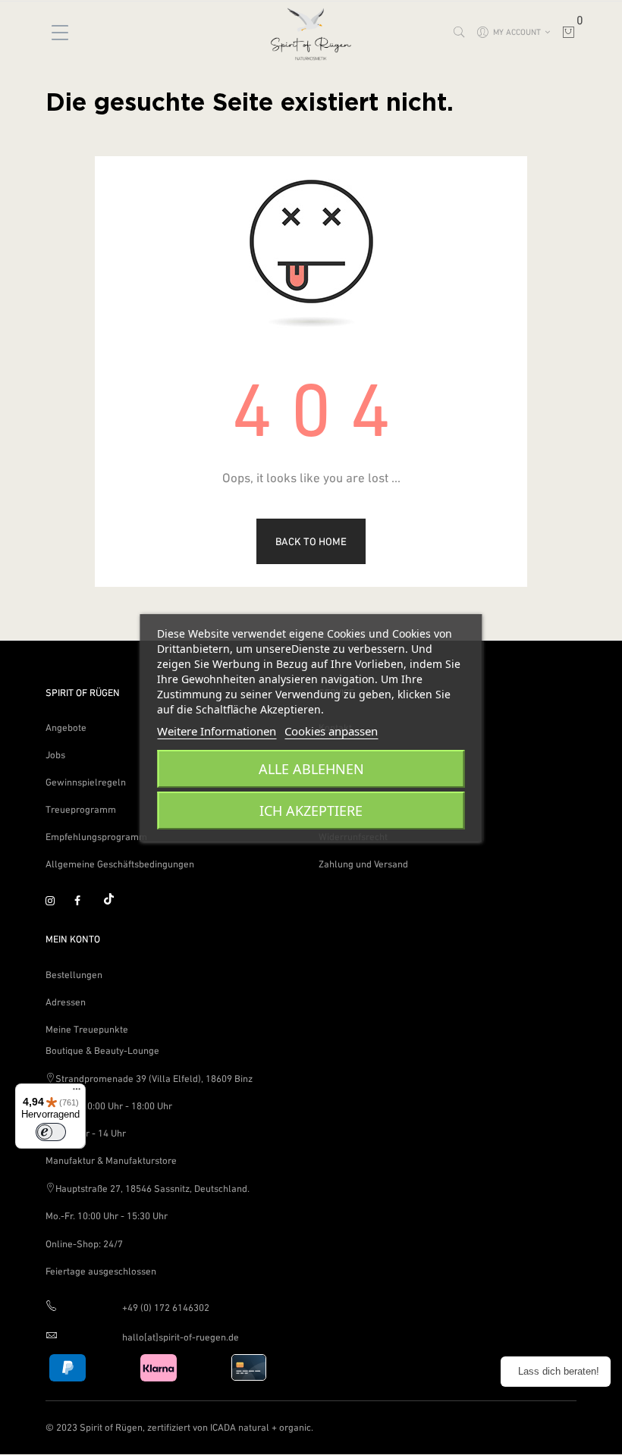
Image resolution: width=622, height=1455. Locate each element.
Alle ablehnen (311, 769)
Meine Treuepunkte (87, 1029)
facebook (85, 901)
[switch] (51, 1132)
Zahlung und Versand (363, 864)
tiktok (114, 901)
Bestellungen (74, 974)
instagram (57, 901)
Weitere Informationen (216, 730)
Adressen (66, 1002)
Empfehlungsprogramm (96, 836)
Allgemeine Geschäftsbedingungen (120, 864)
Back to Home (311, 541)
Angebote (66, 727)
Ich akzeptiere (311, 810)
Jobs (55, 754)
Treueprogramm (81, 809)
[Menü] (77, 1092)
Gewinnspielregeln (86, 782)
